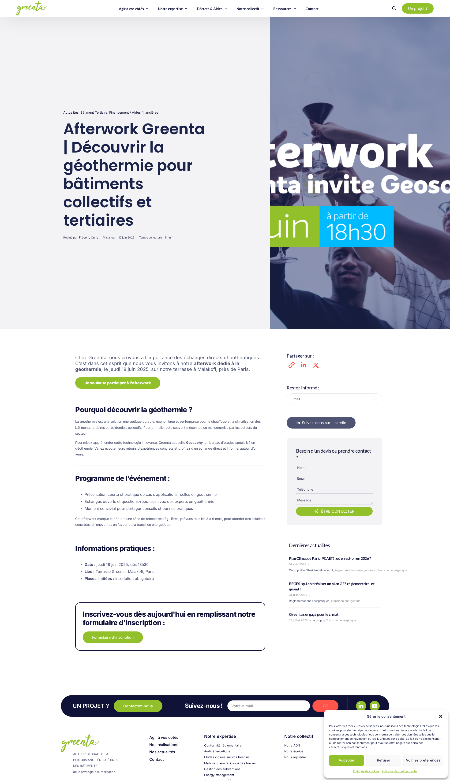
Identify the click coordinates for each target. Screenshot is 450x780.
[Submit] (373, 399)
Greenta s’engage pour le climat (313, 614)
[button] (440, 716)
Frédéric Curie (88, 237)
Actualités (71, 112)
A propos (319, 620)
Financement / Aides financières (133, 112)
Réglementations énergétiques (354, 570)
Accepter (346, 760)
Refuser (383, 760)
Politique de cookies (366, 771)
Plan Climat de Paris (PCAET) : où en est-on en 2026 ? (330, 558)
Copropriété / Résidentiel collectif (311, 570)
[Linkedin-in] (361, 706)
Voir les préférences (423, 760)
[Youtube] (375, 706)
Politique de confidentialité (399, 771)
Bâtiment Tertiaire (93, 112)
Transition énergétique (392, 570)
